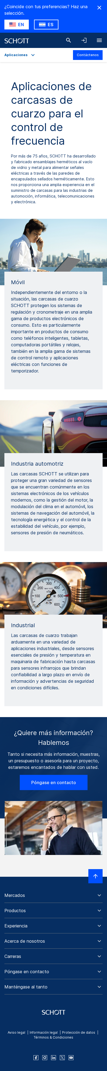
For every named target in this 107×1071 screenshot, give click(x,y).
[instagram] (44, 1057)
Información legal (44, 1032)
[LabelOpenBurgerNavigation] (99, 40)
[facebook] (35, 1057)
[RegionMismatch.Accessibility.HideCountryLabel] (99, 7)
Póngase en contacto (53, 782)
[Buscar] (68, 40)
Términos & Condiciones (53, 1037)
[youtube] (71, 1057)
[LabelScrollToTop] (95, 876)
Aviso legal (16, 1032)
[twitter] (62, 1057)
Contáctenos (88, 55)
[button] (53, 895)
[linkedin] (53, 1057)
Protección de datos (78, 1032)
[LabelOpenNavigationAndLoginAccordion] (84, 40)
